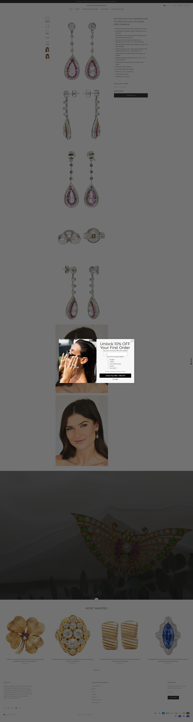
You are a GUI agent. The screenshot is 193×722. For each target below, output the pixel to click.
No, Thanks (115, 379)
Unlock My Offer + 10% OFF (115, 376)
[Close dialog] (132, 341)
